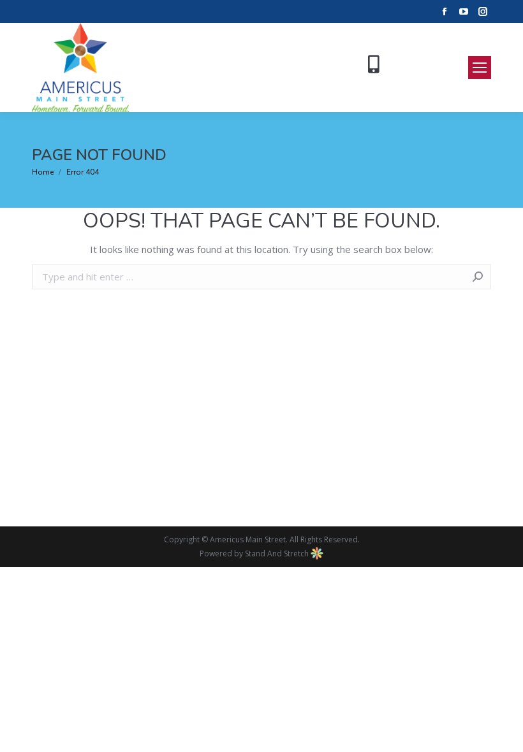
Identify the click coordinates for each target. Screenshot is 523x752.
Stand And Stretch (278, 553)
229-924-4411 (419, 62)
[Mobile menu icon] (479, 67)
